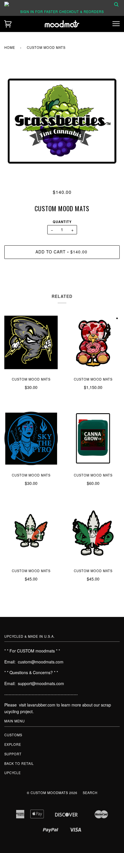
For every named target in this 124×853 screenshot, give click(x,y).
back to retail (19, 763)
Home (9, 47)
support (13, 754)
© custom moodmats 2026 (52, 792)
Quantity (62, 221)
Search (90, 792)
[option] (62, 121)
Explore (12, 744)
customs (13, 735)
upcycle (12, 772)
